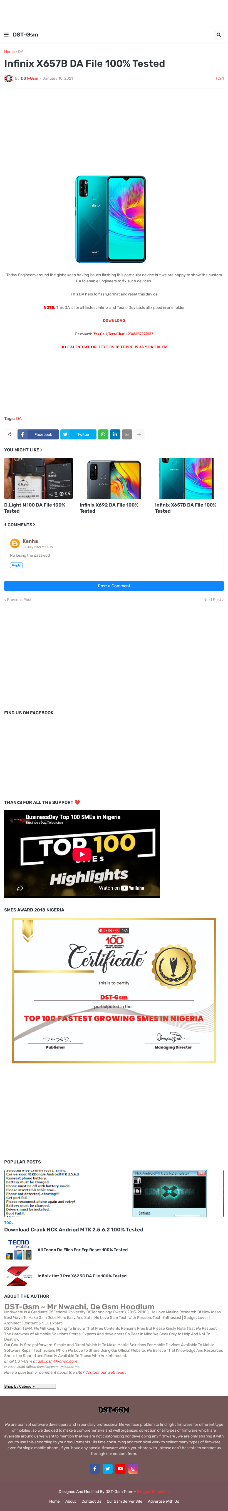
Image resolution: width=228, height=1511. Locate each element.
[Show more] (139, 434)
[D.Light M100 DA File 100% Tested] (38, 478)
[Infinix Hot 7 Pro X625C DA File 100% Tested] (18, 1276)
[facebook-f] (95, 1469)
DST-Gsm (25, 34)
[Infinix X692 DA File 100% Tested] (114, 478)
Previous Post (19, 600)
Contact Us (91, 1501)
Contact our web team (105, 1372)
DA (20, 52)
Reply (16, 565)
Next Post (212, 600)
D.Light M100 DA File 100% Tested (34, 508)
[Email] (127, 434)
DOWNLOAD (114, 320)
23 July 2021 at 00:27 (38, 547)
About (70, 1501)
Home (9, 52)
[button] (6, 35)
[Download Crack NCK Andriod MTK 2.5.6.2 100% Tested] (114, 1193)
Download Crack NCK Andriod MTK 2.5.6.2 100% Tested (73, 1229)
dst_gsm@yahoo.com (57, 1361)
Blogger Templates (153, 1491)
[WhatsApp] (103, 434)
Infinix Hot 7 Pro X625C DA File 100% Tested (82, 1275)
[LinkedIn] (115, 434)
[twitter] (108, 1469)
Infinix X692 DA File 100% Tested (109, 508)
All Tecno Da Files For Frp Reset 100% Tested (83, 1249)
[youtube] (120, 1469)
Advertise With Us (163, 1501)
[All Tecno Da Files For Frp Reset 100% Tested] (18, 1250)
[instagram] (133, 1469)
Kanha (30, 541)
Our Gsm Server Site (124, 1501)
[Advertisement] (114, 12)
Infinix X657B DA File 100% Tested (186, 508)
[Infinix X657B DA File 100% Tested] (189, 478)
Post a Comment (114, 585)
